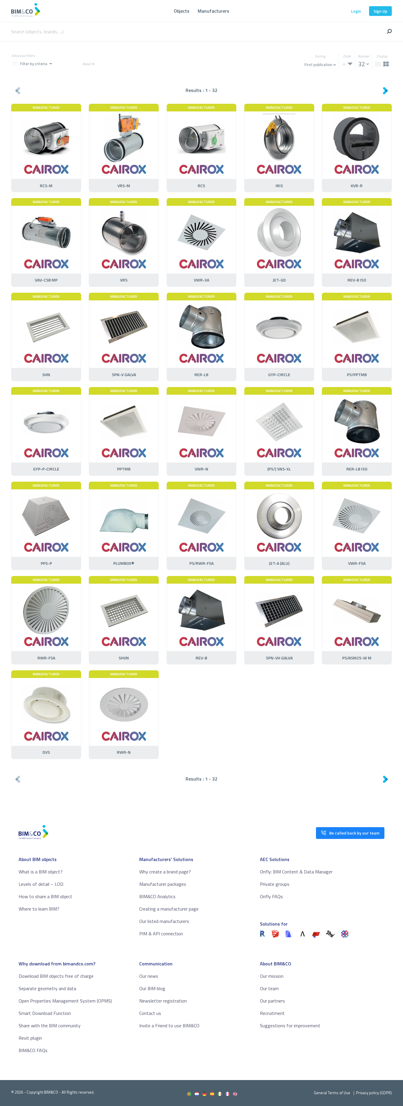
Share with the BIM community (50, 1025)
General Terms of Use (332, 1093)
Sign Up (380, 11)
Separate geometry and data (47, 988)
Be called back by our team (354, 833)
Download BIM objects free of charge (56, 976)
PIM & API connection (161, 933)
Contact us (150, 1013)
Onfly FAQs (271, 896)
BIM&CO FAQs (33, 1050)
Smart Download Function (45, 1013)
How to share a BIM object (45, 896)
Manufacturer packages (162, 884)
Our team (269, 988)
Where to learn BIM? (39, 908)
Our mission (272, 976)
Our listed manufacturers (164, 921)
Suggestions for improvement (290, 1025)
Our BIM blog (152, 988)
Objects (181, 10)
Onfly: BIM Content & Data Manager (296, 871)
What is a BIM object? (41, 871)
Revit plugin (30, 1037)
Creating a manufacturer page (169, 908)
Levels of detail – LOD (41, 884)
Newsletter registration (163, 1000)
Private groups (274, 884)
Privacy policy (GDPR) (374, 1093)
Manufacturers (213, 10)
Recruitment (272, 1013)
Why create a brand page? (165, 871)
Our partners (272, 1000)
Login (356, 11)
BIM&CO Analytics (157, 896)
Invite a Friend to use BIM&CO (169, 1025)
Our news (148, 976)
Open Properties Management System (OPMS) (65, 1000)
